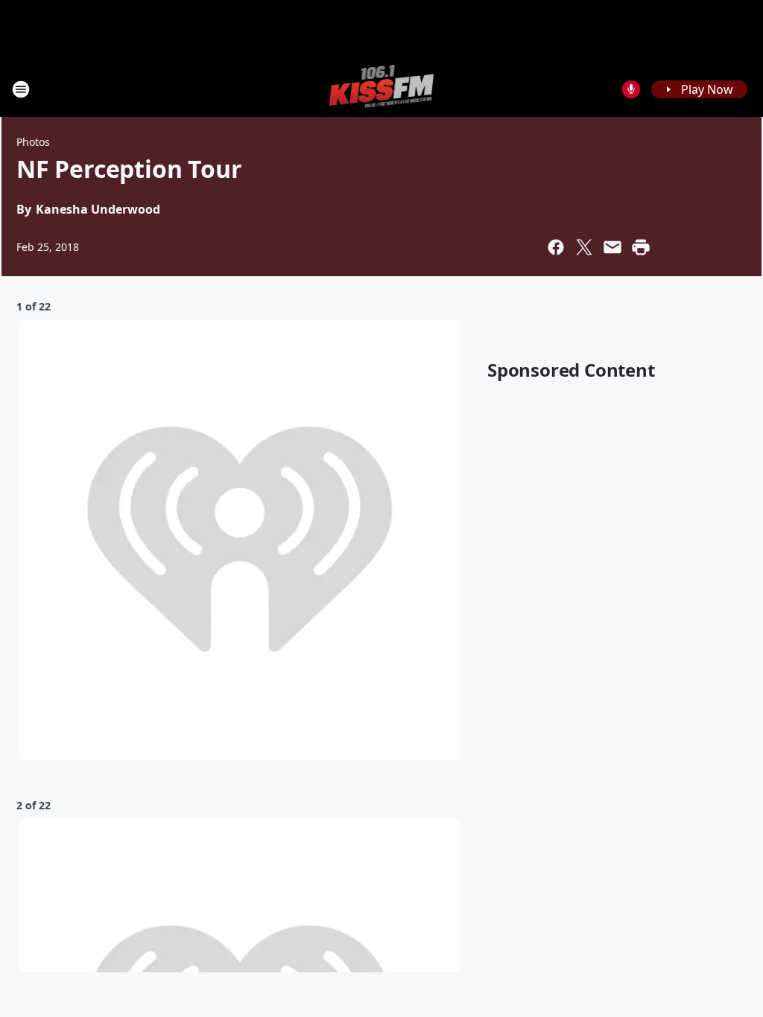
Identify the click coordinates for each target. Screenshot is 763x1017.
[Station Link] (381, 89)
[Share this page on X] (584, 247)
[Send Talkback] (631, 89)
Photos (33, 142)
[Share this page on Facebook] (555, 247)
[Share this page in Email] (612, 247)
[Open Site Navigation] (21, 89)
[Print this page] (640, 247)
